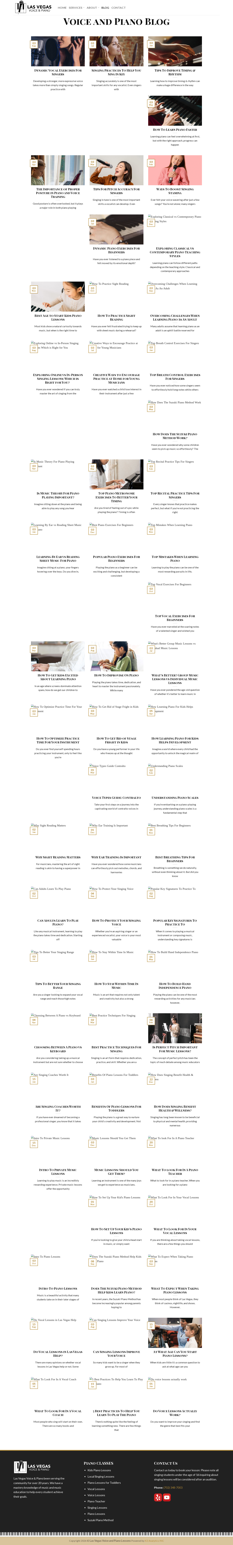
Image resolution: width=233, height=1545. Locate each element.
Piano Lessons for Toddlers (104, 1482)
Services (75, 7)
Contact (118, 7)
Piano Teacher (96, 1501)
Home (62, 7)
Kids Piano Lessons (99, 1470)
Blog (105, 7)
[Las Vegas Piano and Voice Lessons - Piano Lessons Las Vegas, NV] (33, 7)
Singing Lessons (97, 1507)
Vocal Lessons (96, 1489)
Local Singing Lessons (100, 1476)
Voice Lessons (96, 1495)
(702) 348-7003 (172, 1487)
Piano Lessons (96, 1513)
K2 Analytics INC (154, 1540)
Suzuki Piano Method (100, 1520)
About (92, 7)
